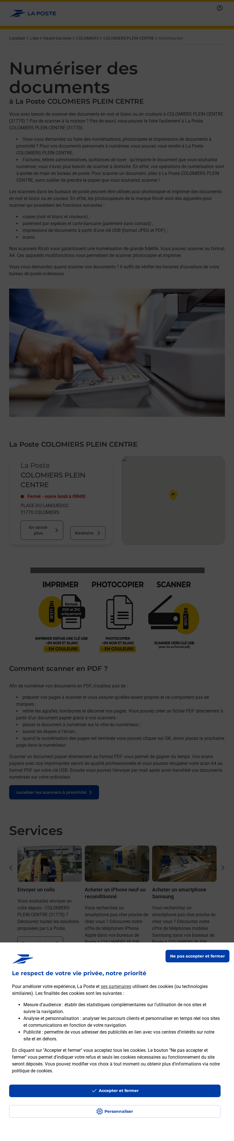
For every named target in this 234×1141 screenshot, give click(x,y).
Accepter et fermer (119, 1090)
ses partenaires (116, 986)
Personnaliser (118, 1111)
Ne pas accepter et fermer (197, 956)
